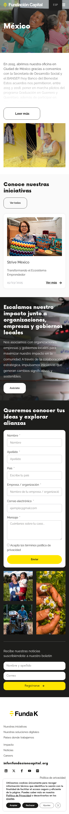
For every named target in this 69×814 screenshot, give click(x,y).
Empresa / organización (23, 484)
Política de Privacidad (18, 795)
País (10, 468)
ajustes (10, 798)
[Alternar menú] (63, 4)
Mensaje (13, 517)
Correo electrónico (19, 501)
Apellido (13, 452)
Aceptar (13, 805)
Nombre (13, 435)
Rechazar (30, 805)
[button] (22, 113)
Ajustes (46, 805)
